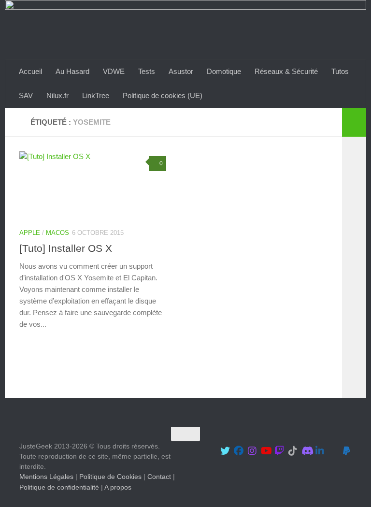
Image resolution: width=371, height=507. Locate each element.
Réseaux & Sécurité (286, 71)
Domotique (224, 71)
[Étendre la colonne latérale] (354, 122)
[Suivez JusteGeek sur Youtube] (266, 451)
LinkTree (95, 95)
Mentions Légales (46, 477)
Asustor (181, 71)
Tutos (340, 71)
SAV (26, 95)
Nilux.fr (57, 95)
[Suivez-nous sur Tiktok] (293, 451)
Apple (29, 232)
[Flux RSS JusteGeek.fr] (333, 451)
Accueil (30, 71)
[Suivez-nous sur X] (225, 451)
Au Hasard (72, 71)
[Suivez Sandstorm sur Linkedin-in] (320, 451)
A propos (117, 487)
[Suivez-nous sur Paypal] (347, 451)
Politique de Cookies (110, 477)
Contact (159, 477)
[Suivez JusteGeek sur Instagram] (252, 451)
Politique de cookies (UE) (162, 95)
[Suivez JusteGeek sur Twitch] (279, 451)
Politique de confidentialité (59, 487)
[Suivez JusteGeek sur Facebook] (238, 451)
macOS (57, 232)
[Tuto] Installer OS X (65, 248)
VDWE (114, 71)
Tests (146, 71)
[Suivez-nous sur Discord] (306, 451)
